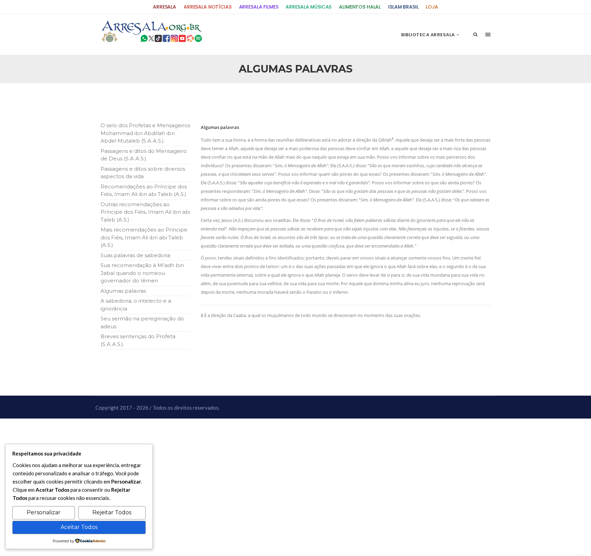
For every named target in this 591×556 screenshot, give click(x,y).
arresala (164, 7)
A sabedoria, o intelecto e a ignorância (136, 304)
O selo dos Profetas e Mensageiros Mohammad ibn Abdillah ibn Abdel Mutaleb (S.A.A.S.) (145, 133)
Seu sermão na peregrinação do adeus (142, 322)
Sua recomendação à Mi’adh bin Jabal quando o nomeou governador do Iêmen (142, 273)
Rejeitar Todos (111, 512)
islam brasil (403, 7)
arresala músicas (308, 7)
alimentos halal (360, 7)
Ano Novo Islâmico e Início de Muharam (363, 99)
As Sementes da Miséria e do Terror (166, 99)
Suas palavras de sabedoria (135, 255)
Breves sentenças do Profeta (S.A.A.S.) (138, 340)
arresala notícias (208, 7)
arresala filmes (258, 7)
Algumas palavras (123, 291)
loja (432, 7)
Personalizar (44, 512)
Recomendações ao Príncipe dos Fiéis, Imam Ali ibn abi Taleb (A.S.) (144, 190)
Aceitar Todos (79, 527)
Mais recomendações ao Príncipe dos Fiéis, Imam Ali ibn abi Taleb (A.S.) (144, 237)
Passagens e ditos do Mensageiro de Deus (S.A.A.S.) (144, 155)
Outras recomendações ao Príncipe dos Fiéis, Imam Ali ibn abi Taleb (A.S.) (145, 212)
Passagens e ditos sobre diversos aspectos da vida (143, 173)
